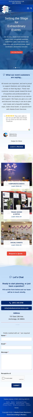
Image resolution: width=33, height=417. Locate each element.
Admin (11, 399)
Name (3, 335)
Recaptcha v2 (6, 373)
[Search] (31, 8)
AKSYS (26, 399)
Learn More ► (16, 186)
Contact (28, 405)
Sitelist (6, 399)
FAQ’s (27, 403)
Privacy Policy (7, 405)
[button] (28, 8)
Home (8, 402)
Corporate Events (21, 402)
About (13, 402)
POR (16, 399)
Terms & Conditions (19, 405)
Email (3, 344)
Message (4, 352)
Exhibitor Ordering (9, 403)
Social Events (20, 403)
